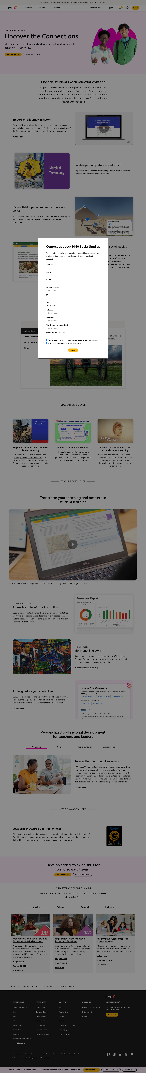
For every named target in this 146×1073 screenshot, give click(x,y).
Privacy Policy (75, 343)
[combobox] (73, 290)
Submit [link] (73, 350)
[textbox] (73, 290)
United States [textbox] (51, 306)
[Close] (105, 241)
